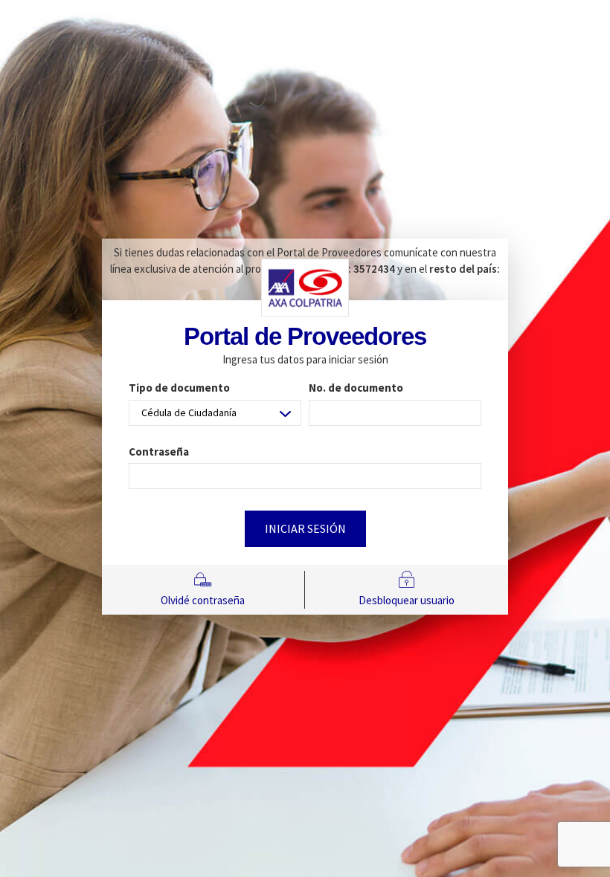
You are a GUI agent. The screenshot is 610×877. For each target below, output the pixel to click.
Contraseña (159, 451)
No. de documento (356, 388)
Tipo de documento (179, 388)
